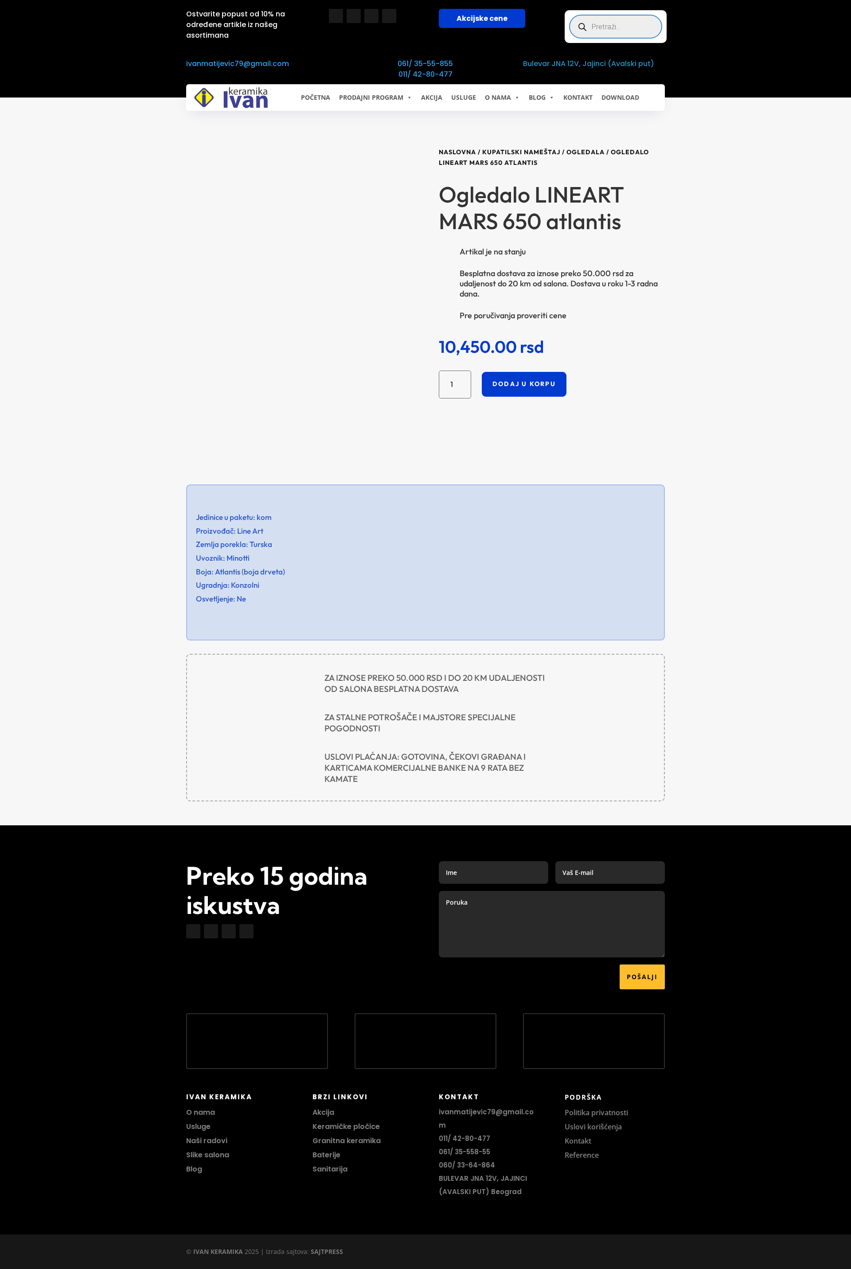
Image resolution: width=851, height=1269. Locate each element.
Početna (315, 97)
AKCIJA (431, 97)
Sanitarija (329, 1169)
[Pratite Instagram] (354, 16)
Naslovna (457, 152)
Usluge (463, 97)
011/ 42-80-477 (425, 74)
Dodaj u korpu (524, 384)
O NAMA (498, 97)
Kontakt (578, 1141)
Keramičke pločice (346, 1126)
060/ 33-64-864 (467, 1165)
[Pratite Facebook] (336, 16)
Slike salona (207, 1155)
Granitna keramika (346, 1141)
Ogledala (585, 152)
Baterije (326, 1155)
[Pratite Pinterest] (389, 16)
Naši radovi (206, 1141)
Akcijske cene (482, 18)
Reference (582, 1155)
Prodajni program (371, 97)
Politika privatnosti (596, 1112)
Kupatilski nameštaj (521, 152)
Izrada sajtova (286, 1251)
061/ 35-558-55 (464, 1151)
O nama (200, 1112)
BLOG (537, 97)
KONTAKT (578, 97)
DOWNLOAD (620, 97)
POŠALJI (642, 976)
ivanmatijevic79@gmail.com (237, 64)
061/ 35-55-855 (425, 64)
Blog (194, 1169)
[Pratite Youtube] (371, 16)
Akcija (323, 1112)
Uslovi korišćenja (593, 1127)
